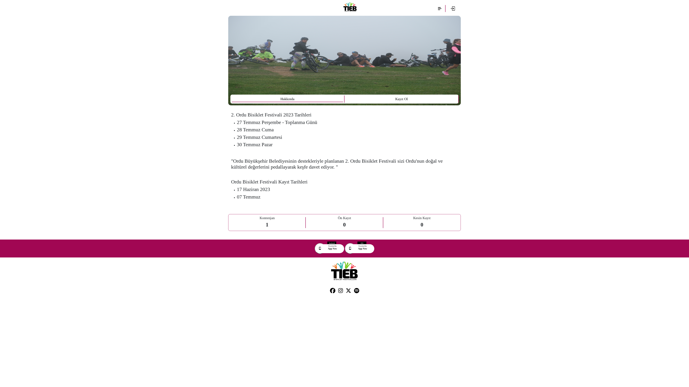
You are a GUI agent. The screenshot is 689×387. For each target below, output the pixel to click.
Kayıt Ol (401, 99)
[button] (439, 8)
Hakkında (287, 99)
